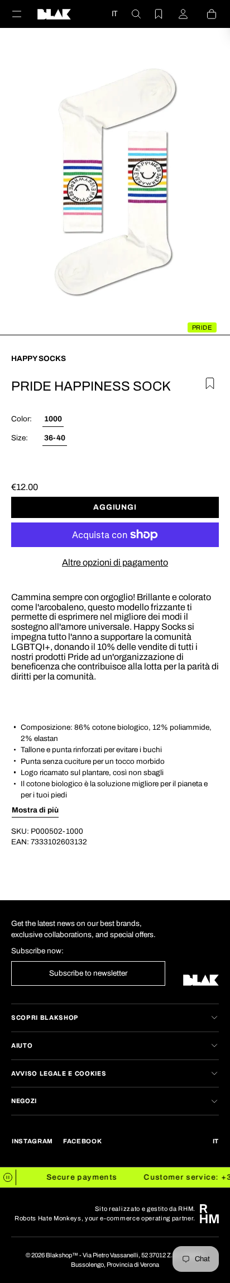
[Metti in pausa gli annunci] (8, 1177)
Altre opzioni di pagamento (115, 562)
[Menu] (23, 14)
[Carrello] (205, 14)
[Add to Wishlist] (208, 382)
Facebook (82, 1141)
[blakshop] (54, 14)
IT (114, 13)
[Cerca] (129, 14)
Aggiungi (114, 507)
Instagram (32, 1141)
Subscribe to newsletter (88, 973)
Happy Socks (38, 358)
